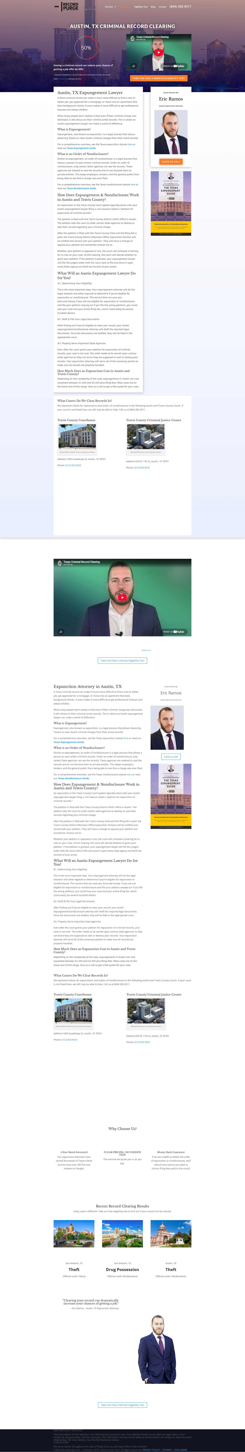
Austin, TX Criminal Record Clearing (122, 26)
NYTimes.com (63, 79)
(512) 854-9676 (142, 467)
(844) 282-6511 (180, 6)
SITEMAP (167, 1449)
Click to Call (171, 161)
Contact (162, 7)
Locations (123, 7)
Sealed (122, 1254)
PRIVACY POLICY (151, 1449)
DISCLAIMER (180, 1449)
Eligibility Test (141, 7)
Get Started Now (122, 1180)
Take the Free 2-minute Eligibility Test (159, 78)
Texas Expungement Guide (81, 148)
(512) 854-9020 (73, 465)
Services (109, 7)
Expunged (74, 1254)
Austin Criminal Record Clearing (122, 549)
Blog (153, 7)
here (130, 144)
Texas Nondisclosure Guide (81, 188)
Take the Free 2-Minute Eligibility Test (122, 1405)
